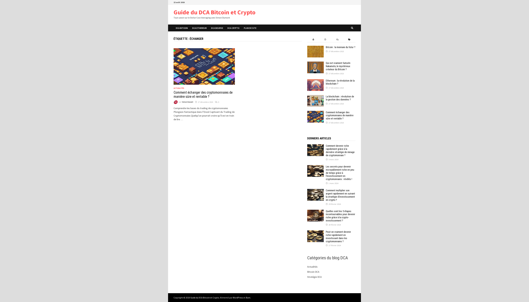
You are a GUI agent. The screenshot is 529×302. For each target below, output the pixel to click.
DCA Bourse (217, 28)
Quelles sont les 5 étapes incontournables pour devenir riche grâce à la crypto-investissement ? (340, 216)
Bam (248, 297)
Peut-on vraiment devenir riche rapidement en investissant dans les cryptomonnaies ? (338, 236)
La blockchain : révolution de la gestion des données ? (340, 98)
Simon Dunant (187, 102)
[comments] (337, 39)
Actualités (179, 88)
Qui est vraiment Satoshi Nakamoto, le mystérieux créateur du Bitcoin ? (338, 66)
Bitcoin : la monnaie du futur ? (340, 47)
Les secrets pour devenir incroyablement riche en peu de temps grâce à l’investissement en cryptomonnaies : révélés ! (340, 173)
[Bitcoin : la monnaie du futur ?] (315, 47)
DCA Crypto (233, 28)
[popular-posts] (313, 39)
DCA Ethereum (199, 28)
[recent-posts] (325, 39)
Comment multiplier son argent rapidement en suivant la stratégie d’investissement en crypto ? (340, 195)
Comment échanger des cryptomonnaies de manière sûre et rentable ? (203, 94)
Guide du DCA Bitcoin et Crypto (215, 12)
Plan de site (250, 28)
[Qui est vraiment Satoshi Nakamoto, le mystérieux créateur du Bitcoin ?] (315, 63)
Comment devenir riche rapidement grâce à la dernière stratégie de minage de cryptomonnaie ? (340, 150)
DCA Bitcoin (182, 28)
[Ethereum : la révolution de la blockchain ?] (315, 81)
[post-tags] (349, 39)
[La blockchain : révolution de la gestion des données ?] (315, 96)
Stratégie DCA (314, 276)
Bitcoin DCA (313, 271)
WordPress (238, 297)
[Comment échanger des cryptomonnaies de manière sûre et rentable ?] (315, 112)
